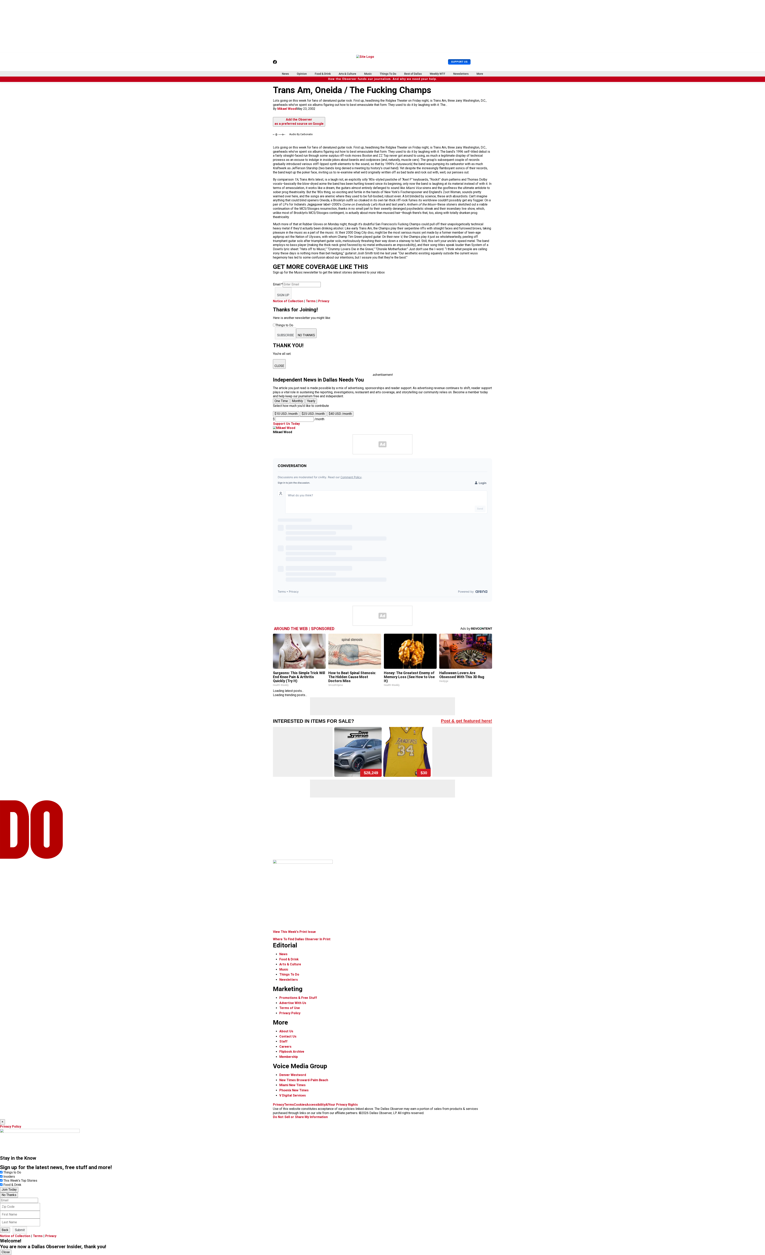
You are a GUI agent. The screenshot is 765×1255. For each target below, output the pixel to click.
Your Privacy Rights (343, 1104)
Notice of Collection (288, 301)
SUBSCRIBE (285, 335)
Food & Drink (323, 73)
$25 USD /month (313, 414)
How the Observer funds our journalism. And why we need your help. (382, 79)
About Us (286, 1031)
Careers (285, 1046)
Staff (283, 1041)
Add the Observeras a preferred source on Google (299, 122)
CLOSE (279, 366)
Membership (288, 1057)
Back (5, 1230)
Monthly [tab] (297, 401)
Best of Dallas (413, 73)
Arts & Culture (347, 73)
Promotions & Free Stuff (298, 998)
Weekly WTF (437, 73)
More (480, 73)
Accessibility (315, 1104)
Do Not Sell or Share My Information (300, 1117)
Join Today (9, 1189)
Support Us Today (286, 424)
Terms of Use (289, 1008)
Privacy (323, 301)
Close (6, 1252)
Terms (311, 301)
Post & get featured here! (466, 720)
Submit (20, 1230)
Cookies (300, 1104)
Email (278, 284)
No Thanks (9, 1195)
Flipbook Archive (291, 1051)
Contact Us (287, 1036)
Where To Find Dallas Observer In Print (302, 939)
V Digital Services (292, 1095)
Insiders (9, 1176)
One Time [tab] (281, 401)
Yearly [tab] (311, 401)
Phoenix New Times (294, 1090)
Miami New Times (292, 1085)
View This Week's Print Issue (294, 932)
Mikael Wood (286, 109)
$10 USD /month (286, 414)
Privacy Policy (289, 1013)
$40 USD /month (340, 414)
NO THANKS (306, 335)
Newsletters (461, 73)
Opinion (302, 73)
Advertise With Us (292, 1003)
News (285, 73)
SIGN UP (283, 295)
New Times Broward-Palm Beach (303, 1080)
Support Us (459, 61)
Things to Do (12, 1172)
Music (368, 73)
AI (326, 1104)
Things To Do (388, 73)
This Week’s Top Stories (20, 1180)
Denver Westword (292, 1075)
